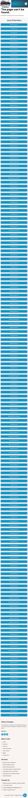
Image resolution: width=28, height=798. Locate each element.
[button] (26, 4)
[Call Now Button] (25, 795)
